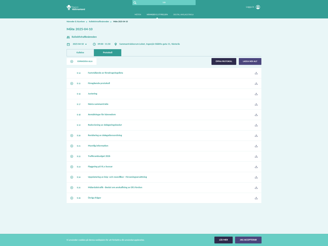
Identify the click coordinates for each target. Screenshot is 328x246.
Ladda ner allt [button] (250, 61)
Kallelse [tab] (80, 52)
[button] (82, 61)
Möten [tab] (138, 15)
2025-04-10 (78, 44)
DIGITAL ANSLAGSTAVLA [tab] (183, 15)
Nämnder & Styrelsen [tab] (157, 15)
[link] (84, 7)
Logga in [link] (250, 7)
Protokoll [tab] (107, 52)
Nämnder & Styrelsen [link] (76, 22)
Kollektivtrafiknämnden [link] (99, 22)
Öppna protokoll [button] (224, 61)
